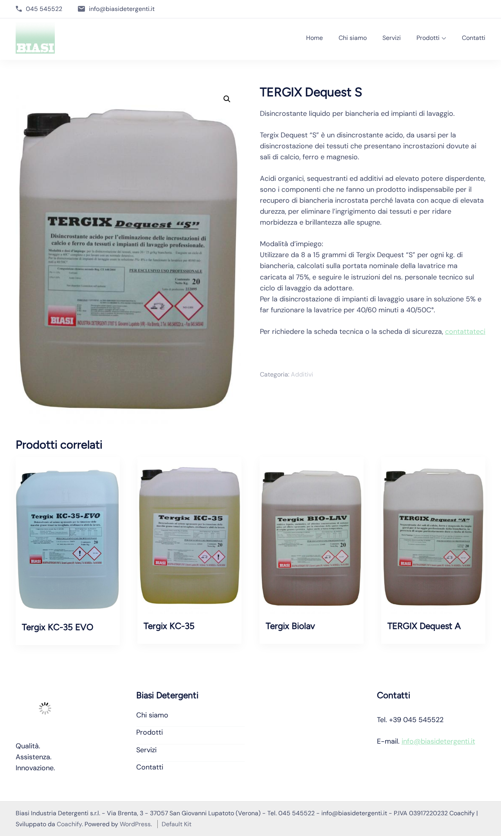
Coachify (69, 824)
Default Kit (176, 824)
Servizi (391, 38)
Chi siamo (353, 38)
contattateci (465, 331)
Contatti (473, 38)
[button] (227, 99)
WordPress (135, 824)
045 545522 (44, 9)
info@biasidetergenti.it (122, 9)
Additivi (302, 374)
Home (314, 38)
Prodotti (428, 38)
